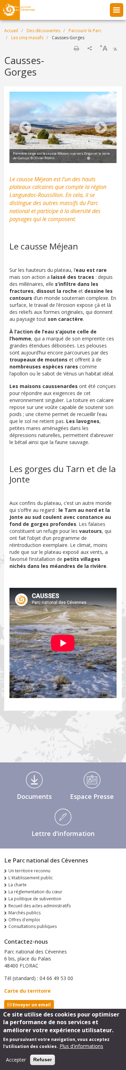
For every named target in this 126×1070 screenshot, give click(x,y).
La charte (17, 885)
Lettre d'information (62, 833)
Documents (34, 796)
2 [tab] (81, 158)
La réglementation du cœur (35, 892)
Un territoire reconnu (29, 871)
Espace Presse (92, 796)
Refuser (42, 1059)
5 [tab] (102, 158)
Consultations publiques (32, 926)
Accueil (11, 31)
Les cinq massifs (27, 38)
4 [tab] (95, 158)
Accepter (16, 1059)
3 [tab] (88, 158)
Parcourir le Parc (85, 31)
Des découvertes (43, 31)
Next (101, 128)
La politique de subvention (34, 899)
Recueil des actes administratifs (39, 906)
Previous (25, 128)
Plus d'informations (81, 1046)
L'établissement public (30, 878)
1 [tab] (74, 158)
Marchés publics (24, 913)
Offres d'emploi (24, 920)
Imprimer (76, 48)
